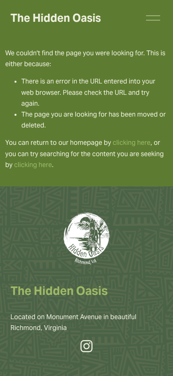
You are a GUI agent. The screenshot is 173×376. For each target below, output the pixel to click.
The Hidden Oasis (55, 18)
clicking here (131, 142)
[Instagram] (86, 346)
